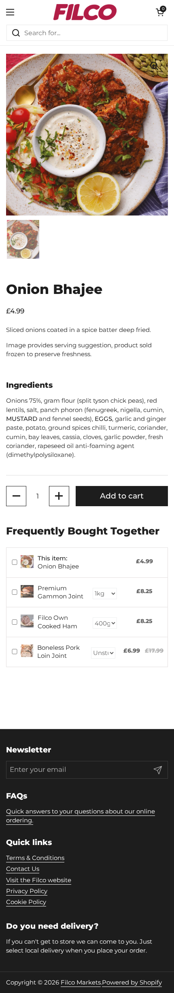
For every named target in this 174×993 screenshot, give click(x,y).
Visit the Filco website (38, 880)
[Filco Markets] (85, 12)
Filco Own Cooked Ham (57, 622)
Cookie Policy (26, 902)
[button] (16, 496)
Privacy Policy (26, 891)
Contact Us (22, 869)
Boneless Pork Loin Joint (58, 651)
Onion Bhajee (58, 562)
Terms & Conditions (35, 858)
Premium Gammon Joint (60, 592)
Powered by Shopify (132, 982)
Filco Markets (81, 982)
